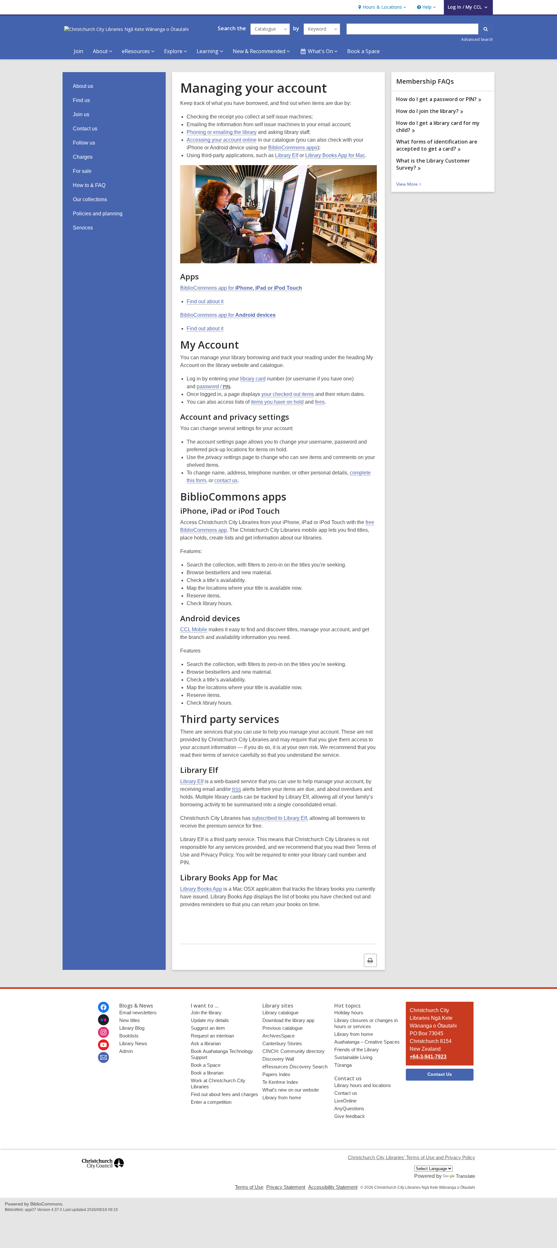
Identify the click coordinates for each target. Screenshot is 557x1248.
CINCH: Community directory (293, 1051)
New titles (129, 1020)
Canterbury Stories (282, 1043)
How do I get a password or (436, 99)
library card (253, 378)
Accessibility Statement (332, 1187)
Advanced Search (477, 39)
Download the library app (288, 1020)
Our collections (90, 199)
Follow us (84, 142)
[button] (381, 7)
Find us (81, 100)
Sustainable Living (353, 1057)
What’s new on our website (290, 1090)
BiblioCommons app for (241, 288)
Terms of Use (249, 1187)
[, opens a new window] (103, 1171)
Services (83, 227)
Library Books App (201, 889)
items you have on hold (277, 402)
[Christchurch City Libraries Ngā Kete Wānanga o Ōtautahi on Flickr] (103, 1019)
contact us (226, 480)
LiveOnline (345, 1100)
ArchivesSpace (278, 1035)
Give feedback (349, 1116)
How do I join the (427, 111)
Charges (83, 157)
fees (320, 402)
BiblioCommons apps (293, 147)
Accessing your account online (222, 140)
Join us (81, 114)
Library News (133, 1043)
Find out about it (205, 301)
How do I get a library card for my (438, 126)
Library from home (281, 1097)
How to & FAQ (89, 185)
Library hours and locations (362, 1085)
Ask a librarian (206, 1043)
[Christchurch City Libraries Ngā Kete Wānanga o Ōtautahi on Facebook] (103, 1007)
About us (83, 86)
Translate (465, 1176)
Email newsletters (138, 1012)
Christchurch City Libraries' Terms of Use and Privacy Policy (411, 1157)
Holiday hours (348, 1012)
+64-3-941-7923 (428, 1056)
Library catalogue (280, 1012)
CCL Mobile (193, 629)
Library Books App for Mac (335, 155)
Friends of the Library (356, 1049)
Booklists (129, 1035)
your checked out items (287, 394)
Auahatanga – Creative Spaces (367, 1042)
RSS (236, 789)
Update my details (210, 1020)
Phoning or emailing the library (222, 132)
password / (213, 386)
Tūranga (343, 1065)
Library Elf (286, 155)
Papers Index (276, 1074)
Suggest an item (208, 1028)
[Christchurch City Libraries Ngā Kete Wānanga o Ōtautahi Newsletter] (103, 1057)
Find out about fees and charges (224, 1094)
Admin (126, 1051)
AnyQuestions (349, 1108)
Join (78, 51)
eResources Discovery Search (294, 1066)
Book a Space (363, 51)
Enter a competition (211, 1102)
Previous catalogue (282, 1028)
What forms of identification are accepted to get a (436, 145)
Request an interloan (212, 1035)
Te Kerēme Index (280, 1082)
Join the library (206, 1012)
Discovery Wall (278, 1059)
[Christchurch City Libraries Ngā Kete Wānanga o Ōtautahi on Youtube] (103, 1044)
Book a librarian (207, 1072)
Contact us (85, 128)
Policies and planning (97, 213)
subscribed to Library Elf (279, 818)
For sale (82, 171)
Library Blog (131, 1028)
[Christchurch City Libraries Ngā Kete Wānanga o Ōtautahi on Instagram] (103, 1032)
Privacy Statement (285, 1187)
